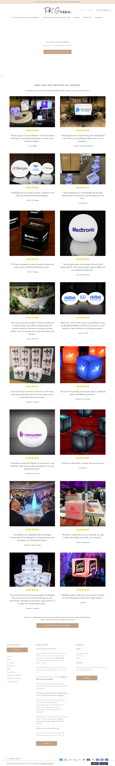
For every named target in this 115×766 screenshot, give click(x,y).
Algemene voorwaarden (14, 675)
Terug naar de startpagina (57, 52)
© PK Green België (14, 759)
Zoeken (91, 10)
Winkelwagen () (103, 10)
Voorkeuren (50, 763)
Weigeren (94, 763)
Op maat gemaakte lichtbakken (26, 17)
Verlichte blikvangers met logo (56, 17)
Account (82, 10)
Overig (77, 17)
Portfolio (87, 17)
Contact (98, 17)
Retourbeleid (11, 666)
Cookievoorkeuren (12, 682)
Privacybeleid (42, 763)
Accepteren (104, 763)
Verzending (10, 663)
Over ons (9, 656)
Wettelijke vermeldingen (14, 678)
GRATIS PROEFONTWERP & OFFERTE (57, 625)
